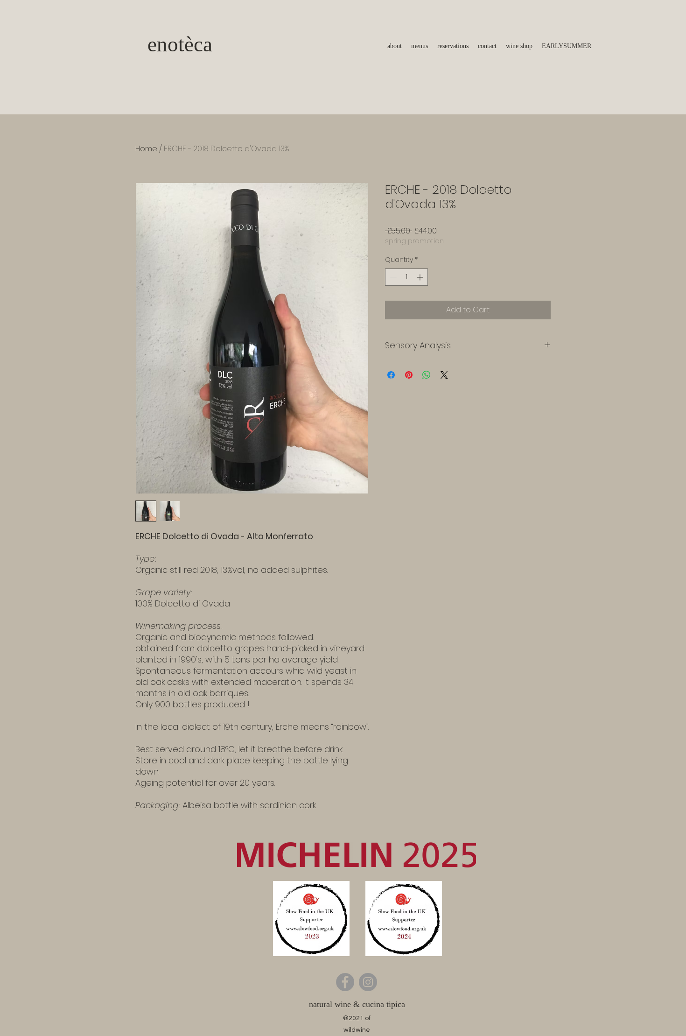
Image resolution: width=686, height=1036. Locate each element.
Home (146, 148)
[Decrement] (392, 277)
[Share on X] (444, 375)
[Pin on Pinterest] (408, 375)
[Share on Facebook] (391, 375)
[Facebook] (345, 982)
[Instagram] (368, 982)
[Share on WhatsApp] (426, 375)
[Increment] (421, 277)
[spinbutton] (406, 277)
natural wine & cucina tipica (357, 1004)
